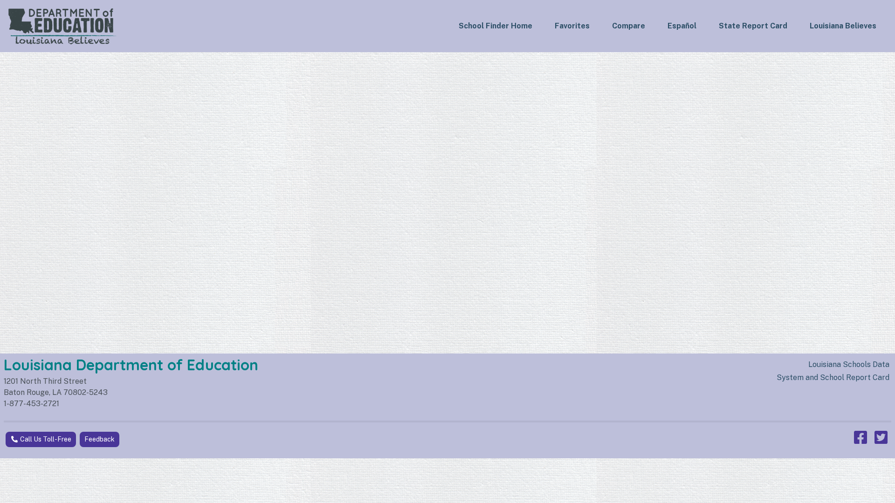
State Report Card (753, 25)
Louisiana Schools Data (848, 364)
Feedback (99, 439)
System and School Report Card (833, 377)
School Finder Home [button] (495, 25)
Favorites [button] (572, 25)
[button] (682, 26)
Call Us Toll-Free (45, 439)
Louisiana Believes (843, 25)
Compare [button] (628, 25)
